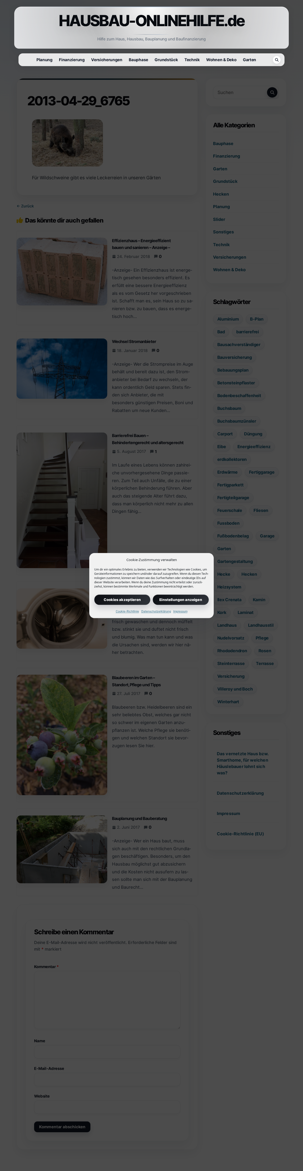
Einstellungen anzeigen (180, 599)
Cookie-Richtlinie (127, 611)
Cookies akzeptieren (122, 599)
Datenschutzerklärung (156, 611)
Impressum (180, 611)
